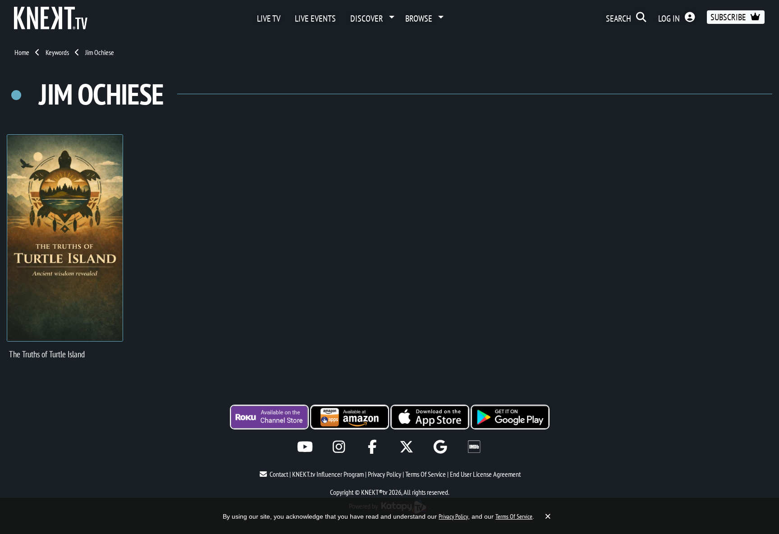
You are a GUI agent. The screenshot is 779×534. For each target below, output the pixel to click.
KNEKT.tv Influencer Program (328, 474)
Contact (279, 474)
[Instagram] (339, 447)
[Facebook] (372, 447)
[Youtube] (305, 447)
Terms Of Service (425, 474)
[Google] (440, 447)
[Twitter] (406, 447)
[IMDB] (474, 447)
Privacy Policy (384, 474)
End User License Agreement (485, 474)
